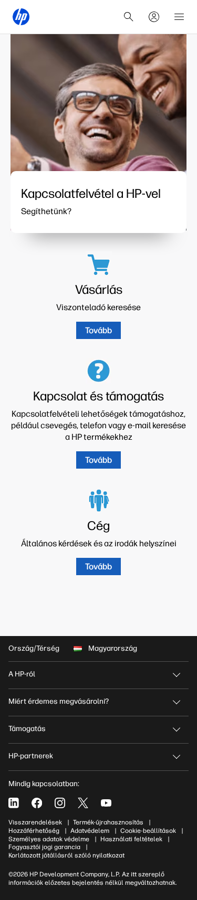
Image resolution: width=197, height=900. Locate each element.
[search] (128, 16)
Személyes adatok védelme (48, 839)
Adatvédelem (89, 830)
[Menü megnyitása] (179, 16)
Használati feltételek (131, 839)
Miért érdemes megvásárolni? (58, 701)
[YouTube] (106, 803)
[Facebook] (37, 803)
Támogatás (27, 728)
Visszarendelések (35, 822)
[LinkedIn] (13, 803)
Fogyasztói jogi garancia (44, 847)
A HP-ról (21, 674)
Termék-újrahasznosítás (108, 822)
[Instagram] (60, 803)
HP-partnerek (30, 755)
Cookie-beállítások (148, 830)
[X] (83, 803)
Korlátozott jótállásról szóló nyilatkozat (66, 855)
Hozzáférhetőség (33, 830)
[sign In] (154, 16)
